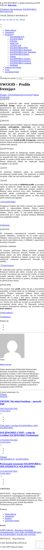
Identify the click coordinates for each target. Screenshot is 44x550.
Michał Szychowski (5, 364)
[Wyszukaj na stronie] (1, 76)
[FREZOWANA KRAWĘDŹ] (7, 265)
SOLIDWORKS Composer (20, 63)
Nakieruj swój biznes (13, 67)
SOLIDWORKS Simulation (21, 50)
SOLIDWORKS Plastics (19, 54)
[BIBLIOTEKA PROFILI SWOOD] (8, 202)
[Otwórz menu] (1, 24)
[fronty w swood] (5, 317)
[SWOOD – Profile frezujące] (12, 357)
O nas (7, 70)
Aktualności (9, 32)
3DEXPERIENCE (17, 37)
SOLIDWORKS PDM (19, 48)
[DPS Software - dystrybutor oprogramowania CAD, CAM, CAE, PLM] (22, 534)
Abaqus (13, 56)
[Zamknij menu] (1, 26)
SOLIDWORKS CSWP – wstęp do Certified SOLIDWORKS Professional (19, 433)
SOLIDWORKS (16, 39)
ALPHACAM (15, 45)
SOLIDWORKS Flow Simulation (23, 52)
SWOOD (13, 41)
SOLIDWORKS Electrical (20, 61)
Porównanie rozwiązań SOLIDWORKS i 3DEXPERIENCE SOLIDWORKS (20, 465)
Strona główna (10, 30)
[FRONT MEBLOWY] (6, 313)
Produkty (8, 35)
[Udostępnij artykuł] (1, 413)
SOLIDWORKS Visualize (20, 59)
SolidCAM (14, 43)
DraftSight (14, 65)
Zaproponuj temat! (12, 72)
